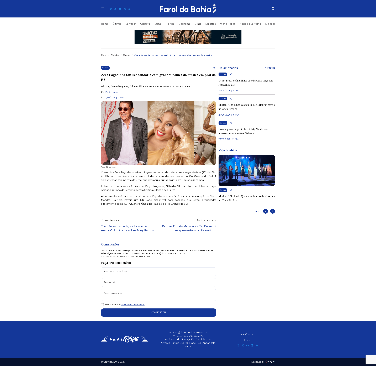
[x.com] (115, 9)
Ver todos (270, 68)
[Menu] (103, 9)
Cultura (126, 55)
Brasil (198, 23)
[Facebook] (110, 9)
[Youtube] (120, 9)
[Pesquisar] (273, 9)
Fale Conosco (247, 334)
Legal (247, 340)
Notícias (115, 55)
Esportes (210, 23)
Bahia (158, 23)
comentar (158, 312)
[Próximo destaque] (272, 211)
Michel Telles (227, 23)
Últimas (117, 23)
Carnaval (145, 23)
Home (104, 23)
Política (170, 23)
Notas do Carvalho (250, 23)
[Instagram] (125, 9)
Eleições (270, 23)
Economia (184, 23)
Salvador (131, 23)
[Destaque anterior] (265, 211)
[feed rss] (129, 9)
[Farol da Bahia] (188, 9)
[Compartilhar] (214, 67)
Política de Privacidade (133, 304)
